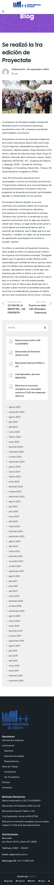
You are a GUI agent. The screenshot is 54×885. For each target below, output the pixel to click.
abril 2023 (13, 521)
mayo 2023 (14, 516)
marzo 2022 (14, 551)
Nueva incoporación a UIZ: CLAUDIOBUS (28, 342)
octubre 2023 (15, 492)
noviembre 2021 (16, 561)
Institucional (8, 745)
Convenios (7, 787)
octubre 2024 (15, 457)
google (10, 881)
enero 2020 (14, 626)
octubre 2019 (15, 636)
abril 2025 (13, 427)
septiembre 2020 (17, 611)
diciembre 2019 (16, 631)
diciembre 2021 (16, 556)
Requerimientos (11, 761)
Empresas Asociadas (14, 756)
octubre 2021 (15, 566)
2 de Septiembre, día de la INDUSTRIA (27, 376)
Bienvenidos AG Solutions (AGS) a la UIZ (27, 353)
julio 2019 (13, 651)
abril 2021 (13, 591)
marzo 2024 (14, 472)
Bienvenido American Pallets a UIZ (30, 365)
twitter (32, 881)
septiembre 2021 (16, 571)
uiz (16, 73)
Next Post (37, 307)
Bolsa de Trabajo (10, 766)
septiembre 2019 (16, 641)
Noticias (6, 782)
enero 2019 (14, 671)
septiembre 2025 (17, 412)
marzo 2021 (14, 596)
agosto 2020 (14, 616)
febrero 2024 (15, 477)
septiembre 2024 (17, 462)
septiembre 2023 (17, 496)
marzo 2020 (14, 621)
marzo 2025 (14, 432)
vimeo (42, 881)
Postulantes (10, 772)
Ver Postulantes (12, 777)
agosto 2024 (14, 467)
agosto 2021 (14, 576)
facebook (21, 881)
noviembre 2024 (16, 452)
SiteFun (33, 876)
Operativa (8, 751)
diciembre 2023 (16, 487)
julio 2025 (13, 422)
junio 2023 (13, 511)
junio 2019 (13, 656)
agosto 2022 (14, 541)
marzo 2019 (14, 666)
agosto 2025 (14, 417)
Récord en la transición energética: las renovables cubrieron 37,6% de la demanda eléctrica (30, 391)
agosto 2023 (14, 501)
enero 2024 (14, 482)
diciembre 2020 (16, 601)
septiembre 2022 (17, 536)
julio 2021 (13, 581)
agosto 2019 (14, 646)
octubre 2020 (15, 606)
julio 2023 (13, 506)
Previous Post (16, 307)
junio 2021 (13, 586)
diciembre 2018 (16, 676)
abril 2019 (13, 661)
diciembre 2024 (16, 447)
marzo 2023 (14, 526)
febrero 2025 (15, 437)
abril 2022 (13, 546)
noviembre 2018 (16, 681)
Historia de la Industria (13, 740)
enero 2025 (14, 442)
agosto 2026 (14, 407)
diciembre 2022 (16, 531)
